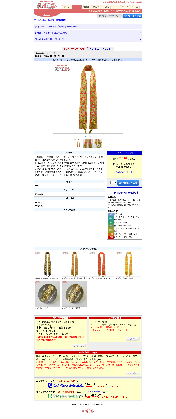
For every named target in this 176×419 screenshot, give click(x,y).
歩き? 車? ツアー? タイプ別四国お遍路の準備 (56, 26)
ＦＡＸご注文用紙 (95, 392)
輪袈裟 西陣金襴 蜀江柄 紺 (46, 278)
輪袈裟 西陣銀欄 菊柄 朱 (100, 278)
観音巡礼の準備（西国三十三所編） (51, 32)
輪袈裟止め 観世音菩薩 (71, 308)
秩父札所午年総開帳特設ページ (49, 39)
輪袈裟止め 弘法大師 (43, 308)
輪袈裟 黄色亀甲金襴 (124, 278)
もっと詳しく (78, 346)
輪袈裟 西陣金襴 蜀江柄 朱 (73, 278)
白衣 (44, 20)
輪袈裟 (51, 20)
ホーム (37, 20)
